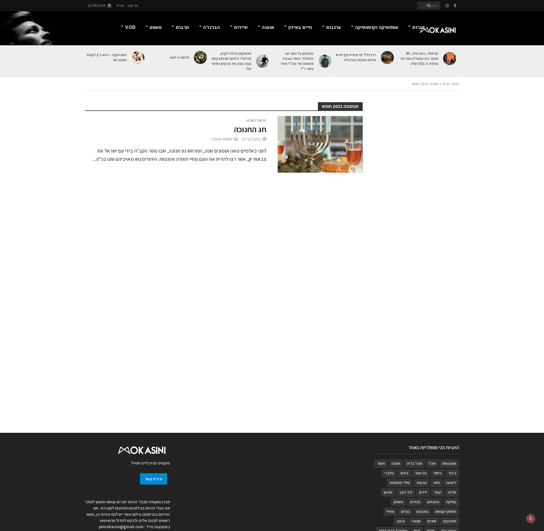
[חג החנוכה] (320, 144)
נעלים (405, 511)
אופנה (268, 27)
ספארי (416, 521)
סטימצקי (449, 521)
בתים (404, 473)
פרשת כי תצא (179, 57)
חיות (436, 482)
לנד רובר (406, 492)
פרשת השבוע (256, 120)
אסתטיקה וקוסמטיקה (376, 27)
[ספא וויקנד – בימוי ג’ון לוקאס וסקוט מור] (138, 57)
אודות (120, 5)
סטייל (390, 511)
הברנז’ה (211, 27)
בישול (437, 473)
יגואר (437, 492)
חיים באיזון (300, 27)
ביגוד (452, 473)
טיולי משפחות (400, 482)
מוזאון (388, 492)
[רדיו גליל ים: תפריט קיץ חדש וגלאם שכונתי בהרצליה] (388, 57)
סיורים (431, 521)
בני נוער (421, 473)
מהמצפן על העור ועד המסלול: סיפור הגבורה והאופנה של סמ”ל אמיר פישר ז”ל (297, 61)
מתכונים (422, 511)
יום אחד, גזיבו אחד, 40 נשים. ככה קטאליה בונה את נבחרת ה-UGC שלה (419, 58)
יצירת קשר (153, 478)
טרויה (452, 492)
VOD (130, 27)
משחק (398, 501)
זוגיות (418, 27)
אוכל (432, 463)
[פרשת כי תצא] (201, 57)
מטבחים (433, 501)
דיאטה (451, 482)
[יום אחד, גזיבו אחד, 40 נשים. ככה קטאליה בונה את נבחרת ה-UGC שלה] (450, 58)
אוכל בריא (414, 463)
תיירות (241, 27)
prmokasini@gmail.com (121, 526)
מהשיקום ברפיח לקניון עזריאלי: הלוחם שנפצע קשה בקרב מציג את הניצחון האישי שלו (231, 61)
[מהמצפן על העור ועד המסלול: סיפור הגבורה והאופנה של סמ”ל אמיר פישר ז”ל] (325, 61)
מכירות (415, 501)
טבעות (421, 482)
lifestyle (449, 463)
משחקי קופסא (445, 511)
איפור (381, 463)
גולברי (389, 473)
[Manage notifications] (530, 518)
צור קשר (133, 5)
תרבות (182, 27)
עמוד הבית (450, 83)
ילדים (423, 492)
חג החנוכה (250, 129)
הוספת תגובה (222, 139)
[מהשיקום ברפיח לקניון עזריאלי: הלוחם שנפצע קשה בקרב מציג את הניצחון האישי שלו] (263, 61)
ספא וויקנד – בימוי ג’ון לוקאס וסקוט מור (107, 57)
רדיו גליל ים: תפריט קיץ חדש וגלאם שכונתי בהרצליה (356, 57)
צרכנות (333, 27)
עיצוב (400, 521)
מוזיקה (451, 501)
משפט (156, 27)
